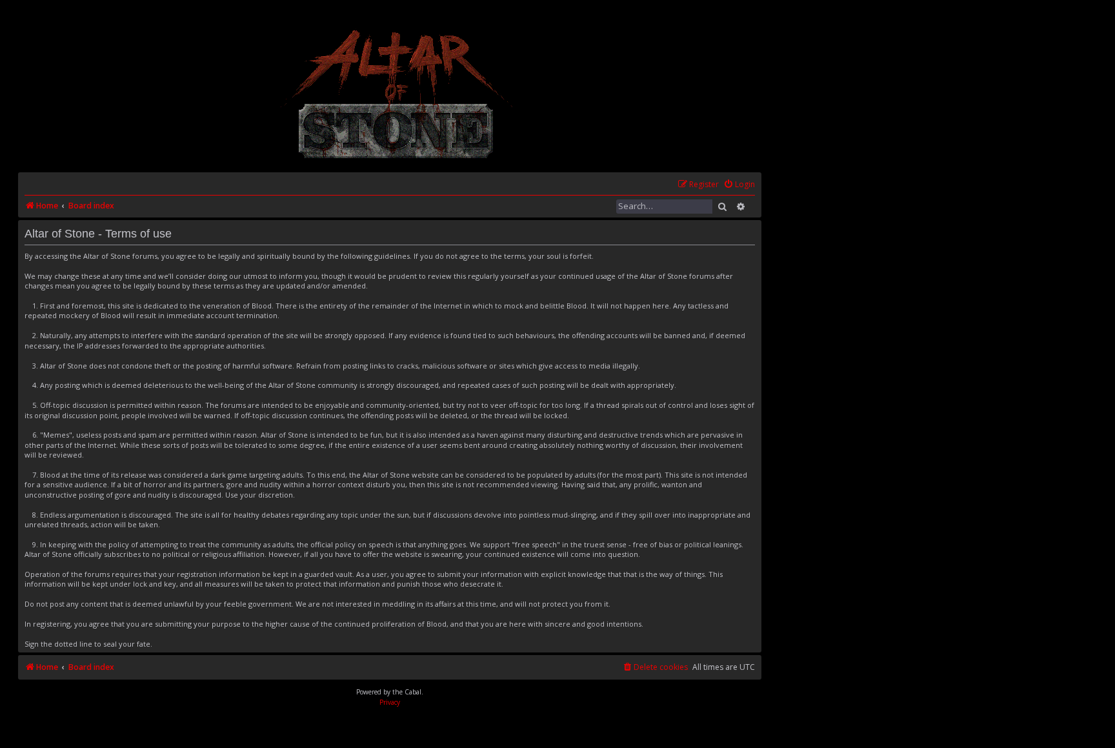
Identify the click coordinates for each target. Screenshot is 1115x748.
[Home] (397, 94)
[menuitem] (739, 185)
